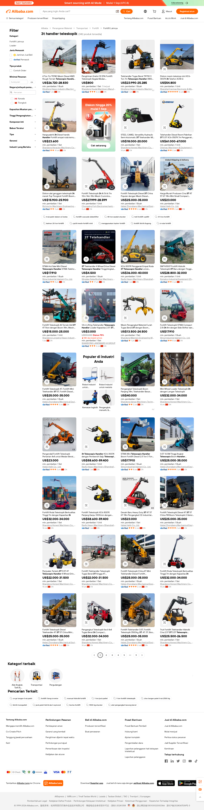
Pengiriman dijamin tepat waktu (60, 737)
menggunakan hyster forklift (113, 223)
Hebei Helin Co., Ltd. (169, 206)
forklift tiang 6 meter (49, 698)
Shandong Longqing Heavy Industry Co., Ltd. (59, 338)
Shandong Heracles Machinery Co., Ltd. (59, 147)
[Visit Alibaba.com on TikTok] (196, 761)
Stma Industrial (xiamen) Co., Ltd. (57, 279)
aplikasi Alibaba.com (144, 783)
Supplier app (96, 783)
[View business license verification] (129, 805)
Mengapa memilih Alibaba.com (20, 726)
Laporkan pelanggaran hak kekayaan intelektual (141, 750)
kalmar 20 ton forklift (55, 223)
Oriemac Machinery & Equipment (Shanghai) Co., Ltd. (177, 147)
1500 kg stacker (96, 705)
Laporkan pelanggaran (135, 757)
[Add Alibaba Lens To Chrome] (53, 783)
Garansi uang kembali (55, 731)
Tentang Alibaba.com (16, 719)
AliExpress (59, 796)
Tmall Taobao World (87, 796)
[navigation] (23, 342)
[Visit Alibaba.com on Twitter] (178, 761)
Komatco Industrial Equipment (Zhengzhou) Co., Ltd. (177, 279)
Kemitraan (169, 748)
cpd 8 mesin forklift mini (83, 223)
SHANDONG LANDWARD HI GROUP (98, 343)
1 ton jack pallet (101, 698)
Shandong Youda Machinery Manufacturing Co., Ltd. (99, 89)
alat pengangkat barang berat (123, 705)
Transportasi (82, 28)
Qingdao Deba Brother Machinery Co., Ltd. (99, 279)
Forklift (95, 28)
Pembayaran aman (54, 726)
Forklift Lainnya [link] (110, 28)
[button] (117, 11)
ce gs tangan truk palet (22, 698)
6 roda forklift (165, 223)
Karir (8, 743)
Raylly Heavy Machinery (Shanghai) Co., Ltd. (138, 279)
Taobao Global (114, 796)
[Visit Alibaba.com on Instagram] (184, 761)
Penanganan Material (62, 28)
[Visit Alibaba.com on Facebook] (166, 761)
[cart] (155, 12)
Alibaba (44, 28)
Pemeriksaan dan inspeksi (57, 748)
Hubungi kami (131, 731)
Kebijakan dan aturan (55, 754)
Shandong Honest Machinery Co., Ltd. (138, 147)
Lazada (102, 796)
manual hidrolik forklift (76, 698)
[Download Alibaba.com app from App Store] (166, 783)
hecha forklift (74, 705)
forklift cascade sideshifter (87, 217)
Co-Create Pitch (13, 731)
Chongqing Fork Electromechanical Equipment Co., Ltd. (99, 206)
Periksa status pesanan (175, 737)
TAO (125, 796)
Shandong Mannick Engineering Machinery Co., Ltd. (138, 338)
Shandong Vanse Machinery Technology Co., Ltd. (138, 402)
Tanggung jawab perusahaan (19, 737)
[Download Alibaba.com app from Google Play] (188, 783)
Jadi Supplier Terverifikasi (176, 743)
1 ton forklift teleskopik (125, 698)
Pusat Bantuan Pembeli (135, 726)
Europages (145, 796)
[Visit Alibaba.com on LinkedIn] (172, 761)
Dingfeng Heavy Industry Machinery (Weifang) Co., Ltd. (59, 89)
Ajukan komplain (132, 737)
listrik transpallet (20, 705)
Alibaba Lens (23, 783)
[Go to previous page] (94, 655)
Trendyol (134, 796)
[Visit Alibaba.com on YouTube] (190, 761)
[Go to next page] (142, 655)
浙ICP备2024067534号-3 (178, 805)
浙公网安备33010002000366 (151, 805)
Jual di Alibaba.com (173, 726)
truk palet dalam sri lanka (57, 217)
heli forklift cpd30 (141, 217)
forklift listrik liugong (142, 223)
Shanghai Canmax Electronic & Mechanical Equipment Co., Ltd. (177, 89)
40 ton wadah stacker (116, 217)
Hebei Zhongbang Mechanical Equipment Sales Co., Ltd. (138, 206)
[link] (200, 782)
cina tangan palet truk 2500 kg (157, 698)
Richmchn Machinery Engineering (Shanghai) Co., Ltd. (59, 206)
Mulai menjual (170, 731)
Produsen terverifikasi (95, 726)
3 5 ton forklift (164, 217)
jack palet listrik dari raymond (48, 705)
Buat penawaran (92, 731)
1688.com (71, 796)
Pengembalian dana (134, 743)
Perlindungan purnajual (56, 743)
